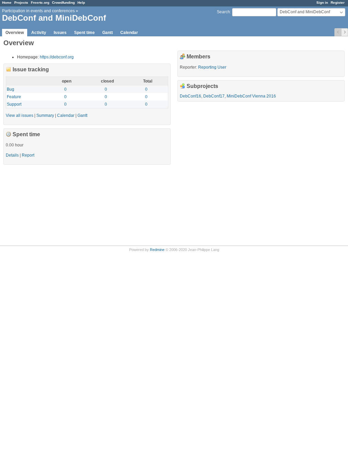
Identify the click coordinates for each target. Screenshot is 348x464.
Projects (21, 2)
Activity (38, 32)
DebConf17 (214, 96)
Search (223, 12)
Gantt (107, 32)
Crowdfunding (63, 2)
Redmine (157, 250)
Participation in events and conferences (38, 10)
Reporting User (212, 67)
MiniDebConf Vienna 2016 (251, 96)
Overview (14, 32)
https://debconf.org (57, 57)
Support (14, 104)
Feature (14, 96)
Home (7, 2)
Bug (10, 89)
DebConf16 (190, 96)
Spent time (84, 32)
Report (28, 155)
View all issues (19, 115)
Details (12, 155)
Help (81, 2)
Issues (60, 32)
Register (338, 2)
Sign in (322, 2)
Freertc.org (40, 2)
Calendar (129, 32)
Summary (45, 115)
